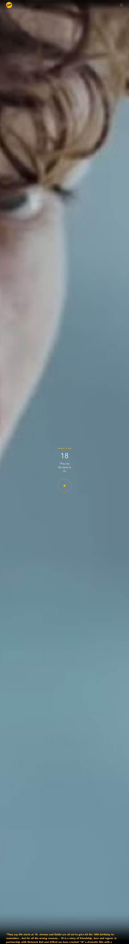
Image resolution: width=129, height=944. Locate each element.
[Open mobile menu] (121, 5)
